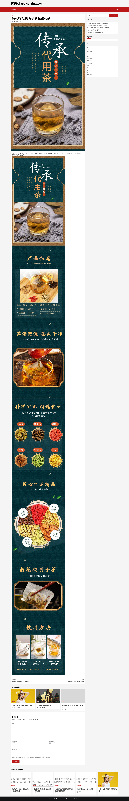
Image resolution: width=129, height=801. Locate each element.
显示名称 (14, 742)
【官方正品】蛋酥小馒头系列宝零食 (75, 680)
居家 (88, 56)
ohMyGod (20, 21)
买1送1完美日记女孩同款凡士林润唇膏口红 (97, 23)
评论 (13, 723)
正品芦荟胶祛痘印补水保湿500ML (95, 30)
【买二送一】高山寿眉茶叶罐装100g (20, 680)
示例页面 (13, 9)
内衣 (88, 47)
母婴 (88, 65)
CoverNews (69, 798)
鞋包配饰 (89, 74)
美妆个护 (89, 70)
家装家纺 (89, 51)
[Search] (117, 9)
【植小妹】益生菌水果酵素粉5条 (22, 705)
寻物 (88, 54)
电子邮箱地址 (52, 742)
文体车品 (89, 63)
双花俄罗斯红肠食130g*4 (44, 705)
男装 (88, 67)
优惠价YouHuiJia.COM (26, 4)
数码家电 (89, 61)
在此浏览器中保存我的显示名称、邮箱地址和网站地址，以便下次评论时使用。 (33, 757)
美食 (13, 15)
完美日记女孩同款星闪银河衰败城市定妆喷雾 (98, 27)
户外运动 (89, 58)
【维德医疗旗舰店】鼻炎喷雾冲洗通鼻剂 (97, 25)
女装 (88, 49)
